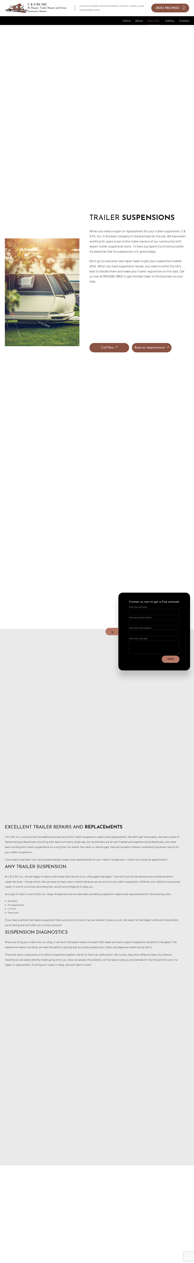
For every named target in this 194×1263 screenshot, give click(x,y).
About (139, 20)
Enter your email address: (140, 628)
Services (153, 20)
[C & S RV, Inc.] (16, 7)
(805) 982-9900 (168, 8)
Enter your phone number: (140, 617)
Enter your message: (138, 638)
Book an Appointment (149, 347)
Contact (184, 20)
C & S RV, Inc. (38, 4)
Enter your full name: (138, 607)
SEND (170, 659)
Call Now (107, 347)
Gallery (169, 20)
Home (127, 20)
